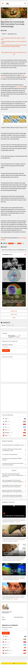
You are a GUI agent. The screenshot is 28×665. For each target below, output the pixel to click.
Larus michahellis (19, 86)
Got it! (14, 663)
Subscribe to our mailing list (7, 344)
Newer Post (14, 311)
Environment (6, 19)
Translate (17, 337)
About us (3, 619)
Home (2, 19)
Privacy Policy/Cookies (18, 617)
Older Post (14, 314)
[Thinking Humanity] (7, 4)
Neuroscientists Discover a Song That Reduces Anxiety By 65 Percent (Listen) (13, 571)
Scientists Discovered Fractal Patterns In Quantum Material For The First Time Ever (13, 302)
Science (11, 19)
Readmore (18, 521)
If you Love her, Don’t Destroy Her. (14, 535)
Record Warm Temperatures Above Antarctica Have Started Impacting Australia (12, 290)
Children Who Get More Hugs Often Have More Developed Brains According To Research (13, 266)
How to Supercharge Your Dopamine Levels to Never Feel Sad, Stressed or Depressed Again (14, 45)
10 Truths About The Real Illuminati (14, 516)
